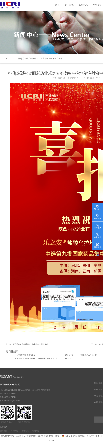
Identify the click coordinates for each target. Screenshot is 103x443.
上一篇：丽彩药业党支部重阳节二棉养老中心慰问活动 (27, 344)
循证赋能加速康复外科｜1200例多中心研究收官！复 (37, 358)
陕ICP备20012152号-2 (52, 436)
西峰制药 (25, 431)
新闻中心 (83, 5)
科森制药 (14, 431)
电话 (96, 396)
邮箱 (96, 389)
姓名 (96, 383)
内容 (96, 402)
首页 (57, 5)
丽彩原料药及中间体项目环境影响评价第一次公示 (40, 58)
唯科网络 (35, 431)
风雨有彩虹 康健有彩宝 (26, 355)
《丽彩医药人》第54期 (88, 355)
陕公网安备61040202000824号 (76, 436)
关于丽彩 (69, 5)
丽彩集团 (3, 431)
